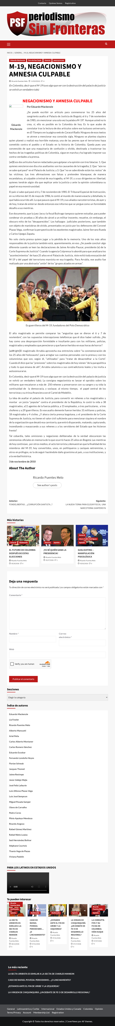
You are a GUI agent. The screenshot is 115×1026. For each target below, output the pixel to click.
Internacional (47, 1008)
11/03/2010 (35, 81)
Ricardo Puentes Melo (20, 81)
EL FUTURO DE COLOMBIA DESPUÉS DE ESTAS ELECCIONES (22, 553)
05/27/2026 (50, 560)
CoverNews (72, 1021)
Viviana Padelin (16, 856)
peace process (59, 60)
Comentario (15, 595)
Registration (70, 3)
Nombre (14, 633)
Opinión (57, 542)
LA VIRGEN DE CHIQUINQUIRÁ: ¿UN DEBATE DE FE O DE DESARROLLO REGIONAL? (49, 992)
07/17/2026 (77, 944)
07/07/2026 (98, 941)
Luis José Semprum (18, 796)
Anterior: (30, 502)
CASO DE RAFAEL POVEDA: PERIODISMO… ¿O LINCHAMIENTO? (37, 927)
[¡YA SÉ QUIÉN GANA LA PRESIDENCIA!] (57, 535)
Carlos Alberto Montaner (21, 741)
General (47, 60)
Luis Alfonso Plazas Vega (21, 791)
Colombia (88, 1008)
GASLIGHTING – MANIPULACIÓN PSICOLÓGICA (86, 553)
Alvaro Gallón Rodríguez (88, 539)
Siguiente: (86, 504)
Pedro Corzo (15, 813)
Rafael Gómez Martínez (20, 829)
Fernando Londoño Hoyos (21, 758)
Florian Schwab (16, 763)
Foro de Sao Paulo (34, 60)
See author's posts (47, 485)
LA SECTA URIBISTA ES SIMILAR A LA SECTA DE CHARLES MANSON (15, 927)
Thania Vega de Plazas (19, 851)
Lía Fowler (14, 719)
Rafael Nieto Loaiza (18, 834)
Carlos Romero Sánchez (20, 747)
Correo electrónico (65, 635)
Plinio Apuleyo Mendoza (20, 818)
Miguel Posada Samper (20, 802)
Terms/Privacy (14, 1012)
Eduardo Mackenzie (17, 60)
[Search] (106, 44)
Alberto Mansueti (17, 730)
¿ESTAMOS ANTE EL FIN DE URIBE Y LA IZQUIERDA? (57, 924)
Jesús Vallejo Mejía (18, 780)
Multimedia (23, 542)
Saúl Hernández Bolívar (20, 840)
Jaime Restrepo (16, 774)
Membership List (41, 1012)
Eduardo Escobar (17, 752)
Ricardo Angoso (16, 824)
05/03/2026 (84, 563)
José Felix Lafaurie (18, 785)
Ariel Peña (14, 736)
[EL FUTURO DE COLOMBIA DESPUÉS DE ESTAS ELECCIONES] (23, 535)
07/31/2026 (36, 944)
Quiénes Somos (55, 3)
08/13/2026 (15, 944)
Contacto (42, 3)
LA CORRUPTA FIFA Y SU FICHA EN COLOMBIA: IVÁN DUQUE (98, 926)
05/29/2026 (15, 563)
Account (27, 1012)
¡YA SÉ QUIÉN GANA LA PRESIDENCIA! (54, 551)
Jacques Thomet (17, 769)
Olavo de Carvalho (18, 807)
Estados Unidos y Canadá (69, 1008)
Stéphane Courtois (18, 845)
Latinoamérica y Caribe (28, 1008)
